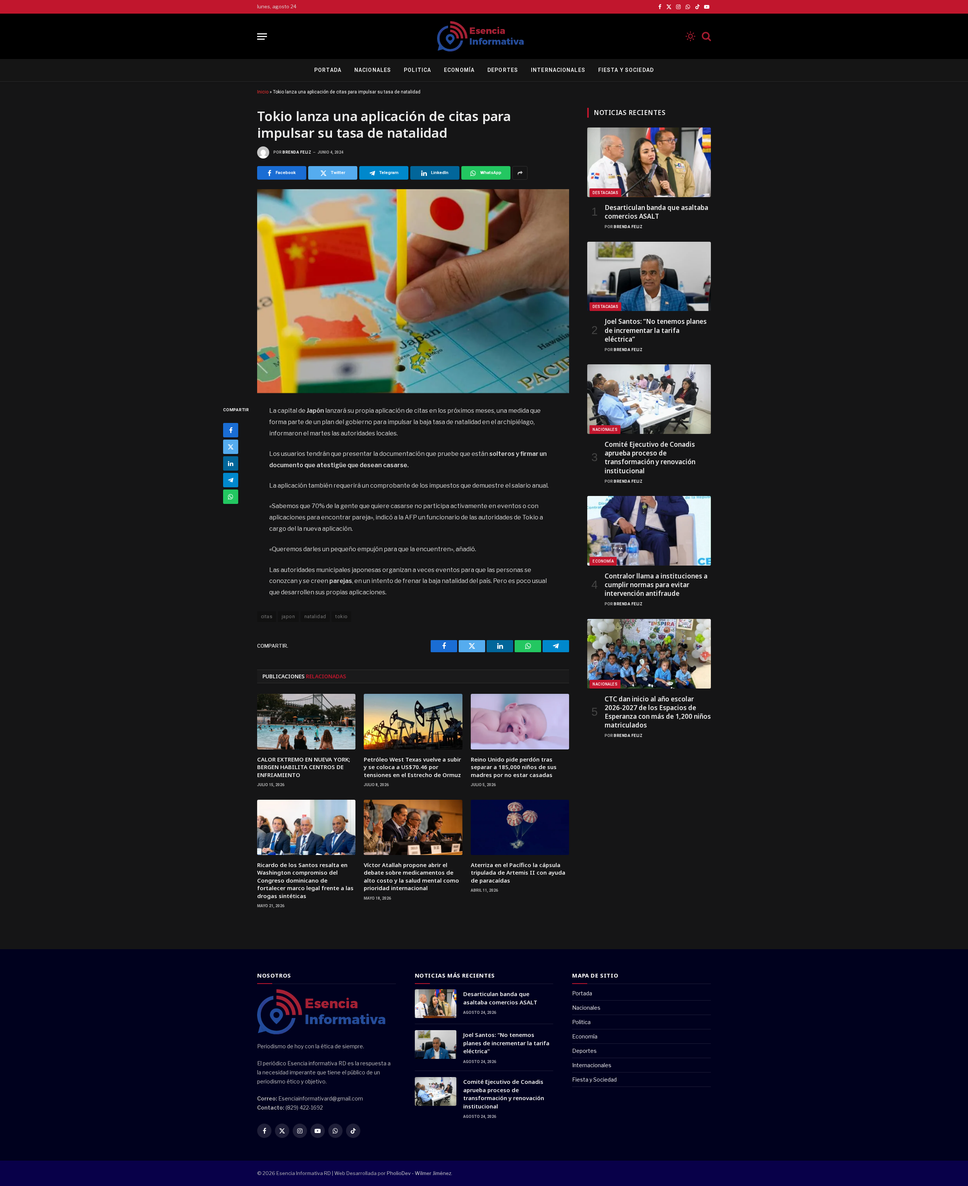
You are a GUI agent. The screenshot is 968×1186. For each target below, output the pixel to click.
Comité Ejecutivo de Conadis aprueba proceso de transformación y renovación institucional (650, 457)
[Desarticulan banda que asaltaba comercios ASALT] (649, 162)
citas (266, 616)
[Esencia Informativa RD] (484, 36)
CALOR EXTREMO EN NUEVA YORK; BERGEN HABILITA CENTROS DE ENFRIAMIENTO (303, 767)
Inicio (262, 92)
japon (288, 616)
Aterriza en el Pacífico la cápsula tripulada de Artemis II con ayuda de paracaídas (518, 872)
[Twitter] (230, 447)
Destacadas (605, 193)
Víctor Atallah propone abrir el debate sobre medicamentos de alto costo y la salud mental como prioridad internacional (411, 876)
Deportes (502, 70)
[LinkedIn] (230, 463)
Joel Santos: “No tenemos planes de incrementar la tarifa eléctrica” (656, 330)
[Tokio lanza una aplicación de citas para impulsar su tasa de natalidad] (413, 291)
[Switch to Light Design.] (690, 36)
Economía (459, 70)
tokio (341, 616)
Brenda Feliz (296, 152)
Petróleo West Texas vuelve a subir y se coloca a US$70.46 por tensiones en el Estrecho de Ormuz (412, 767)
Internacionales (558, 70)
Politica (417, 70)
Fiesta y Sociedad (626, 70)
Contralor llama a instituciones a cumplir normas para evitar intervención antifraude (656, 585)
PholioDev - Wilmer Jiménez (419, 1173)
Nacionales (372, 70)
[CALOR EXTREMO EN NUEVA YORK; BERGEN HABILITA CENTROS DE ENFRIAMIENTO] (306, 721)
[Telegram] (230, 480)
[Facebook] (230, 430)
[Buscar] (705, 36)
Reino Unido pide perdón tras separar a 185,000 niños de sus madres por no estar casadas (514, 767)
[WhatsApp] (230, 497)
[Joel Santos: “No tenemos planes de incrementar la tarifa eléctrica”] (649, 276)
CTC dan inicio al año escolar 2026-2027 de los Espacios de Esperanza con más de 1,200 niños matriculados (658, 712)
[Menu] (262, 36)
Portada (327, 70)
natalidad (315, 616)
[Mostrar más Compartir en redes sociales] (519, 173)
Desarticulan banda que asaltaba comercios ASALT (656, 212)
